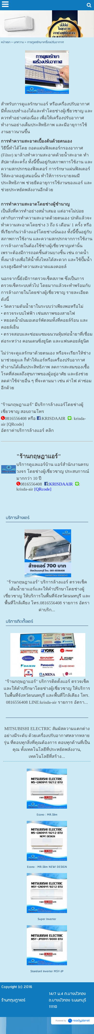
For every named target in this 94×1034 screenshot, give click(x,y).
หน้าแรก (5, 42)
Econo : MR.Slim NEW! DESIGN (47, 866)
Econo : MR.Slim (47, 814)
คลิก (50, 430)
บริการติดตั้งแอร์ (19, 621)
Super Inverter (47, 919)
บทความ (19, 42)
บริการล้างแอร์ (17, 517)
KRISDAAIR (53, 418)
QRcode (15, 424)
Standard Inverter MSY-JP (46, 971)
